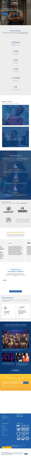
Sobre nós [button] (3, 425)
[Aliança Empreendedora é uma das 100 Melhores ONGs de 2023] (8, 359)
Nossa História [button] (4, 426)
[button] (28, 1)
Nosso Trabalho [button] (4, 428)
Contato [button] (3, 433)
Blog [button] (2, 431)
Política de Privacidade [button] (15, 446)
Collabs (24, 445)
